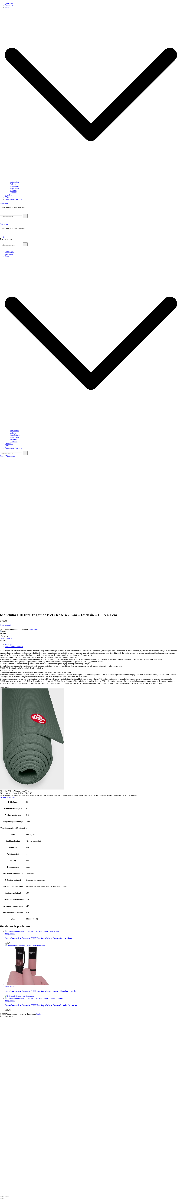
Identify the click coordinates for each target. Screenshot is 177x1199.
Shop (7, 7)
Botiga (38, 1014)
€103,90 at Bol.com (7, 797)
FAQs (7, 197)
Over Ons (9, 195)
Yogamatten (14, 182)
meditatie (13, 191)
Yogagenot (4, 203)
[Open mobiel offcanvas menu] (1, 241)
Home (2, 456)
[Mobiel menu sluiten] (1, 248)
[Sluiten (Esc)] (8, 1196)
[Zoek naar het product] (25, 216)
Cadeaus (13, 184)
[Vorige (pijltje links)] (1, 1198)
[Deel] (6, 1196)
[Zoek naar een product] (2, 213)
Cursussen (9, 5)
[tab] (91, 644)
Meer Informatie (6, 638)
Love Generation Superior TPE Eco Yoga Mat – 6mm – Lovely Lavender (41, 1005)
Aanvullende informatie (14, 647)
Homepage (9, 3)
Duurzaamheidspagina (14, 199)
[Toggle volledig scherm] (3, 1196)
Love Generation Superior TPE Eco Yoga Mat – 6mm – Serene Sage (38, 938)
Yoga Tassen (14, 188)
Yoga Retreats (15, 186)
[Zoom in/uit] (1, 1196)
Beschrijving (9, 644)
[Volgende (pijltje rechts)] (3, 1198)
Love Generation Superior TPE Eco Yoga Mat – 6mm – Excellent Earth (40, 991)
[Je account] (1, 234)
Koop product (5, 625)
